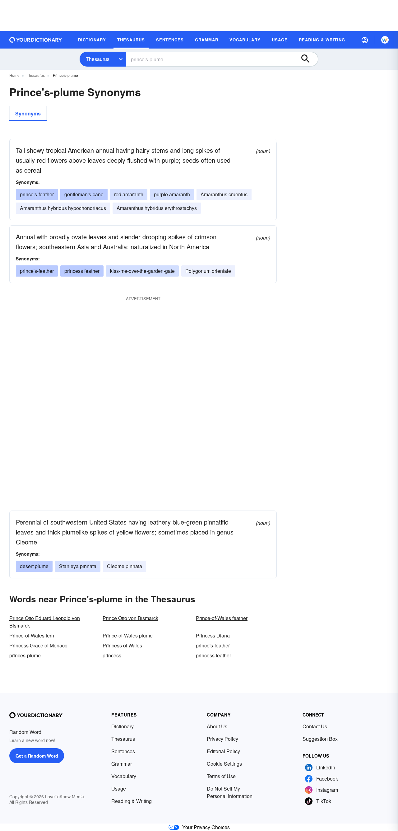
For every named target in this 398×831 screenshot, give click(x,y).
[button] (364, 39)
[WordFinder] (385, 40)
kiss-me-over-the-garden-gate (142, 270)
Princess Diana (213, 635)
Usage (118, 788)
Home (14, 75)
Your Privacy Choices (206, 827)
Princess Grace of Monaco (38, 645)
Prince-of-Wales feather (222, 618)
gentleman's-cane (84, 194)
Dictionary (122, 726)
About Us (217, 726)
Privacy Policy (222, 738)
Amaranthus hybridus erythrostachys (157, 208)
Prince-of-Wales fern (31, 635)
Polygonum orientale (208, 270)
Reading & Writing (131, 801)
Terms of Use (221, 776)
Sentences (123, 751)
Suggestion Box (320, 738)
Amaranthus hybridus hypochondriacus (63, 208)
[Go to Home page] (35, 40)
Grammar (121, 763)
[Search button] (308, 59)
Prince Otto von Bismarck (130, 618)
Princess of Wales (122, 645)
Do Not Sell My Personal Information (229, 792)
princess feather (82, 270)
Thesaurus (97, 59)
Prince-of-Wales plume (128, 635)
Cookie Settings (224, 763)
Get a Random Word (37, 756)
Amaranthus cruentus (224, 194)
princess (112, 655)
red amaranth (128, 194)
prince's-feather (37, 194)
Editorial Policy (223, 751)
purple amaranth (172, 194)
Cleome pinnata (124, 566)
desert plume (34, 566)
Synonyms (28, 113)
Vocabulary (123, 776)
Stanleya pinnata (77, 566)
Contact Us (315, 726)
